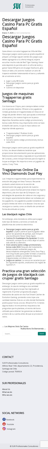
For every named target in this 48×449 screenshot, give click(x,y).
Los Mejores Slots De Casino (15, 326)
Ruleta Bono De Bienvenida (33, 328)
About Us (6, 389)
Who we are (7, 395)
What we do (7, 392)
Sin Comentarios (23, 33)
